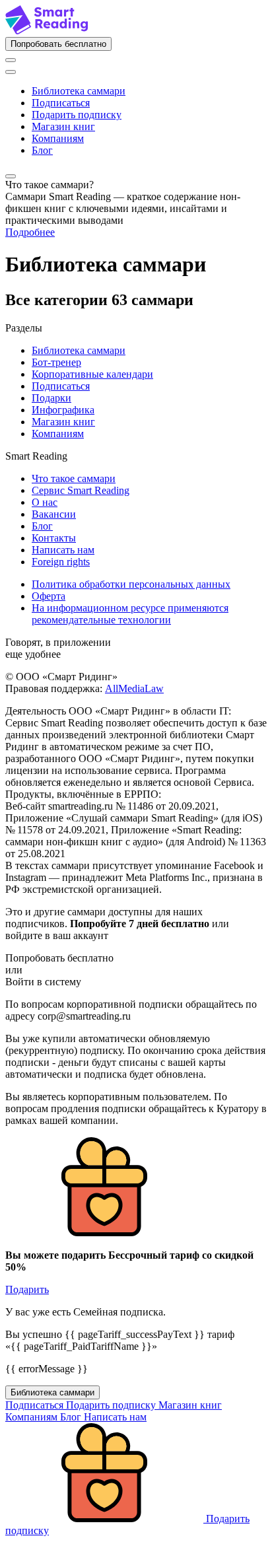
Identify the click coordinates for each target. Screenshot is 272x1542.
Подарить (27, 1289)
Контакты (54, 537)
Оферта (48, 596)
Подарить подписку (76, 114)
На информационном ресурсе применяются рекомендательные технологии (130, 613)
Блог (42, 150)
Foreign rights (61, 561)
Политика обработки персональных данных (131, 584)
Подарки (51, 397)
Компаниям (58, 138)
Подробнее (30, 232)
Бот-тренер (56, 362)
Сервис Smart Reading (80, 490)
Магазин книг (63, 126)
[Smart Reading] (46, 30)
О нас (44, 502)
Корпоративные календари (92, 374)
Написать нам (63, 549)
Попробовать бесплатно (58, 44)
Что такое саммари (74, 478)
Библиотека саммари (78, 90)
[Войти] (10, 60)
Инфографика (63, 409)
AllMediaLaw (134, 688)
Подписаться (61, 102)
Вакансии (54, 514)
